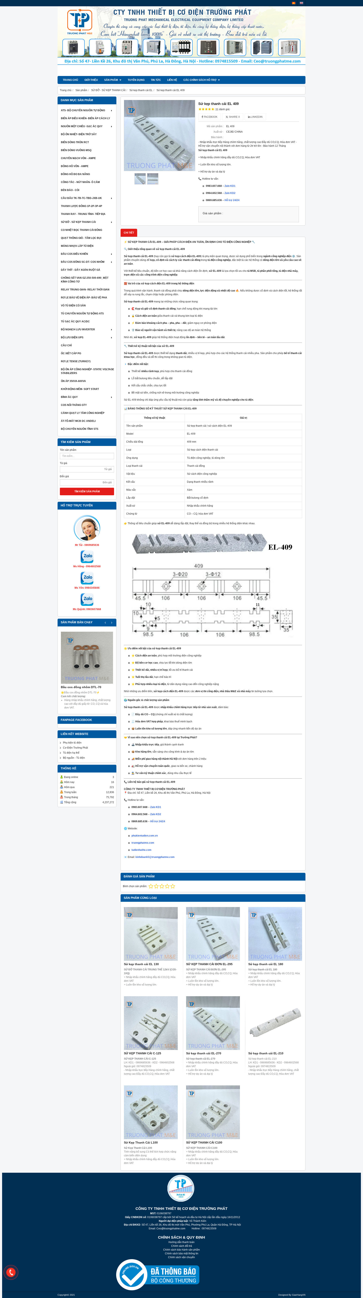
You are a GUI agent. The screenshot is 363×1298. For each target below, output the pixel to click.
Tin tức (156, 79)
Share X (234, 116)
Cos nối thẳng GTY (74, 405)
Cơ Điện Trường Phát (75, 747)
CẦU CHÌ (66, 345)
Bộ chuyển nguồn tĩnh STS (79, 428)
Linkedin (256, 116)
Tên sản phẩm (68, 449)
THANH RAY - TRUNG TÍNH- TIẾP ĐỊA (83, 214)
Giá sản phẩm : (213, 213)
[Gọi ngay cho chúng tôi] (11, 1272)
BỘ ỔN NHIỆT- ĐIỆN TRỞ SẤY (79, 134)
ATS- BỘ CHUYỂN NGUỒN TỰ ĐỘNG (83, 110)
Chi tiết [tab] (129, 232)
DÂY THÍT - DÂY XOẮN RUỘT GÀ (80, 269)
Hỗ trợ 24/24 (232, 200)
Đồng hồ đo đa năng (75, 174)
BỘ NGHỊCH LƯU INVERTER (78, 329)
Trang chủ (70, 79)
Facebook (210, 116)
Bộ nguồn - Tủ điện (74, 757)
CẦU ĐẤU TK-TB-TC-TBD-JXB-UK (81, 198)
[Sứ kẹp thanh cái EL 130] (151, 934)
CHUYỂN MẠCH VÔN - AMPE (78, 158)
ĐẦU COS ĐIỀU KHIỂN (74, 253)
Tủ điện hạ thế (71, 752)
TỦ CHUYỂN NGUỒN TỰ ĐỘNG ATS (82, 313)
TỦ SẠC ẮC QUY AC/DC (75, 321)
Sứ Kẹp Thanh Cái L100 (141, 1142)
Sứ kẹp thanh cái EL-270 (203, 1053)
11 (222, 109)
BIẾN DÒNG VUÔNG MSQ (76, 150)
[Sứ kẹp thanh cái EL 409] (159, 135)
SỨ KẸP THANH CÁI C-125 (142, 1053)
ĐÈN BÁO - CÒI (70, 190)
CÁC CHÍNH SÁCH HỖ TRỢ (200, 79)
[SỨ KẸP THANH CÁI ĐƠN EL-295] (213, 934)
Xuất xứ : (218, 131)
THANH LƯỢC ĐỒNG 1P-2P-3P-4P (81, 206)
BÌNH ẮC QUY (69, 397)
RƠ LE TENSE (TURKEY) (76, 361)
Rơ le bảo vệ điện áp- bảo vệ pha (84, 297)
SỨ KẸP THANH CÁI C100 (204, 1142)
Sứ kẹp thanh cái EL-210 (265, 1053)
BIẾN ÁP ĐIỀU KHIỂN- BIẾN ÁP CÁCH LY (85, 118)
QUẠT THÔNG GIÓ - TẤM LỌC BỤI (81, 238)
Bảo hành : (217, 137)
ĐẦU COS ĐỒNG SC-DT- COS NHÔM (82, 261)
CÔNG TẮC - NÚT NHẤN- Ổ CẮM (80, 182)
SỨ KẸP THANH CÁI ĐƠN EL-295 (209, 964)
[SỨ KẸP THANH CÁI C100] (213, 1112)
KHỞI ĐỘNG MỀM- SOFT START (80, 389)
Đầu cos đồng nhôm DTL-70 (81, 687)
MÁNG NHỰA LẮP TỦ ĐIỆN (77, 245)
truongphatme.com (143, 842)
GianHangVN (298, 1295)
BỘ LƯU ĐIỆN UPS (72, 337)
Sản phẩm (111, 79)
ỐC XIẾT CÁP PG (71, 353)
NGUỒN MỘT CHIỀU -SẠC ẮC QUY (82, 126)
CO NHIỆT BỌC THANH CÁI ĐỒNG (81, 230)
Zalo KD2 (230, 193)
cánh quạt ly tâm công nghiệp (82, 413)
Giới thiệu (91, 79)
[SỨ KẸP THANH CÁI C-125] (151, 1023)
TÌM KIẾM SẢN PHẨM (87, 491)
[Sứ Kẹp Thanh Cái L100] (151, 1112)
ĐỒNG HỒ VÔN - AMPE (74, 166)
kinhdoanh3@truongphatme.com (155, 857)
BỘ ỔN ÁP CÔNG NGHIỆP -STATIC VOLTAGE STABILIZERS (87, 371)
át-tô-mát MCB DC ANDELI (78, 421)
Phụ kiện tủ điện (72, 742)
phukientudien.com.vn (145, 835)
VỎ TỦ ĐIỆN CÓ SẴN (73, 305)
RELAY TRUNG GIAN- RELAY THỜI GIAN (85, 289)
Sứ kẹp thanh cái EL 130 (141, 964)
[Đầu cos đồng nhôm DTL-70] (87, 658)
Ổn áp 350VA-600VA (73, 381)
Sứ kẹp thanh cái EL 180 (265, 964)
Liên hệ (172, 79)
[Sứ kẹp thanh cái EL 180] (275, 934)
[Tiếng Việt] (293, 3)
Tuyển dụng (136, 79)
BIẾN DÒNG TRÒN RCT (75, 142)
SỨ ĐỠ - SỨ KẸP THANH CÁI (78, 222)
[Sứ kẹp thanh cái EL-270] (213, 1023)
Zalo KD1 (230, 185)
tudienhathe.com (141, 849)
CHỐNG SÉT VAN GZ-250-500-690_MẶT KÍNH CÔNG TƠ (84, 279)
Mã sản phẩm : (215, 126)
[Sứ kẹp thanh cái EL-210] (275, 1023)
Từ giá (63, 463)
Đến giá (64, 476)
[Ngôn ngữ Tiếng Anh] (301, 3)
